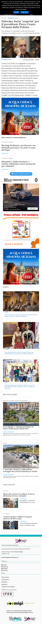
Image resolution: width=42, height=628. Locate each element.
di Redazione (6, 59)
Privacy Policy (5, 577)
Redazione (4, 584)
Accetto (16, 12)
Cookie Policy (5, 580)
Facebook (5, 567)
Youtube (5, 569)
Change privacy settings (8, 587)
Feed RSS (5, 570)
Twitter (5, 565)
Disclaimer (4, 582)
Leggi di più (24, 12)
